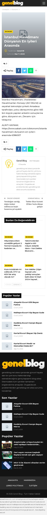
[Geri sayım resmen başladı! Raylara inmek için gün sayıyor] (7, 455)
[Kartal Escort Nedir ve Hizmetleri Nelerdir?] (7, 346)
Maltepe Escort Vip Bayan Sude (29, 312)
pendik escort (30, 504)
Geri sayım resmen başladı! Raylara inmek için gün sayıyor (28, 453)
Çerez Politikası (14, 486)
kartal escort (41, 504)
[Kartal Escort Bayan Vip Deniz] (7, 336)
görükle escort (16, 502)
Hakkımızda (29, 480)
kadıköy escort (6, 507)
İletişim (33, 486)
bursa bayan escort (36, 499)
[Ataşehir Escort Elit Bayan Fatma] (7, 305)
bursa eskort (5, 502)
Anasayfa (13, 480)
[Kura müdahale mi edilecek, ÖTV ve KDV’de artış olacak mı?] (13, 261)
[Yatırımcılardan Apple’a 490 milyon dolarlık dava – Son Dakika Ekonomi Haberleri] (34, 232)
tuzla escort (40, 502)
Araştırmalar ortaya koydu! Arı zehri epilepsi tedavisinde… (28, 443)
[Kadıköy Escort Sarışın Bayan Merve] (7, 325)
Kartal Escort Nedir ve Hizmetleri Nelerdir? (24, 344)
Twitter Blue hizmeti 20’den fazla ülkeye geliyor (34, 204)
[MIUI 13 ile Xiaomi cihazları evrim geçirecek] (7, 465)
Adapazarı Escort (28, 502)
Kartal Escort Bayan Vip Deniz (28, 333)
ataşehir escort (6, 504)
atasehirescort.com (7, 499)
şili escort (30, 510)
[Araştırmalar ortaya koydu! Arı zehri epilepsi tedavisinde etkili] (7, 445)
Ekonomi (8, 31)
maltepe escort (18, 504)
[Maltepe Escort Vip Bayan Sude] (7, 315)
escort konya (10, 510)
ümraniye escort (22, 499)
